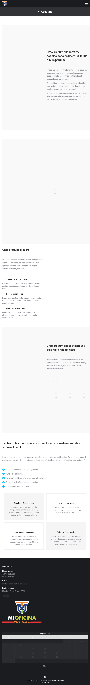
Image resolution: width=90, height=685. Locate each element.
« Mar (44, 666)
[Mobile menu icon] (86, 3)
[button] (64, 417)
